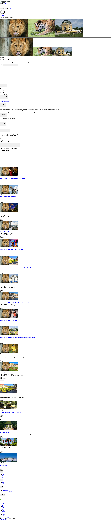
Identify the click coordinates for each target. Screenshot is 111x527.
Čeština (3, 504)
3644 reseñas (4, 56)
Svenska (3, 515)
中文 (2, 516)
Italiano (3, 510)
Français (3, 508)
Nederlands (3, 511)
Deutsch (3, 506)
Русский (3, 514)
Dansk (3, 505)
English (3, 503)
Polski (3, 513)
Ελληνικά (3, 507)
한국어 (3, 509)
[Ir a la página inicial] (5, 3)
